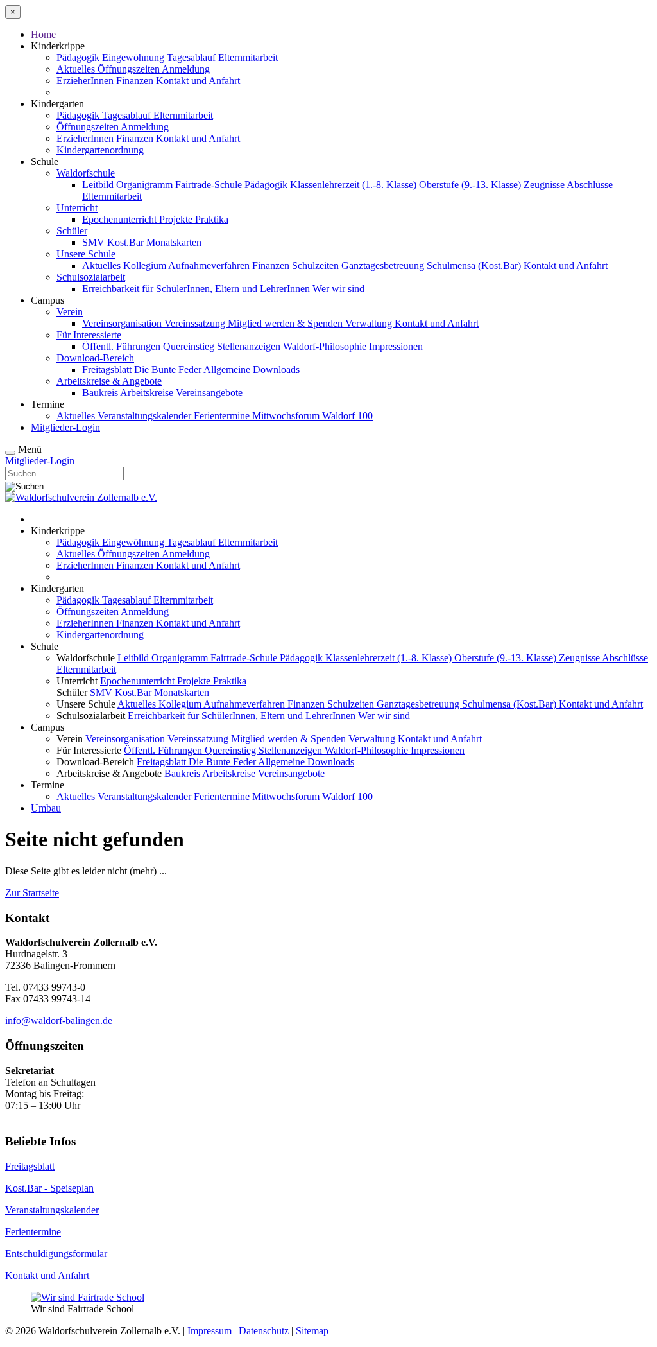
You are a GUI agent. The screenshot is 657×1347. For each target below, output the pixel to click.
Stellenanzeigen (250, 346)
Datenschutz (264, 1330)
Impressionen (396, 346)
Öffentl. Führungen (122, 346)
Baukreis (101, 392)
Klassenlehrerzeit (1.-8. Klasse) (354, 184)
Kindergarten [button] (57, 103)
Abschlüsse (590, 184)
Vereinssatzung (196, 323)
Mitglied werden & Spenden (286, 323)
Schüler (71, 230)
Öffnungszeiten (130, 69)
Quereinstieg (190, 346)
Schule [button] (44, 161)
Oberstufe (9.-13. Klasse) (471, 184)
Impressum (209, 1330)
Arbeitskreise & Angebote (109, 381)
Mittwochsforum (287, 415)
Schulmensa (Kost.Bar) (475, 265)
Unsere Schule (85, 253)
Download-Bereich (95, 357)
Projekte (177, 219)
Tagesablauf (192, 57)
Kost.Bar (126, 242)
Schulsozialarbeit (90, 277)
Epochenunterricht (120, 219)
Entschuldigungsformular (56, 1253)
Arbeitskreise (148, 392)
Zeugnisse (545, 184)
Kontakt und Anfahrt (198, 80)
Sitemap (312, 1330)
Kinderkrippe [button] (58, 45)
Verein (69, 311)
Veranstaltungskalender (146, 415)
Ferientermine (223, 415)
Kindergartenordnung (100, 149)
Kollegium (145, 265)
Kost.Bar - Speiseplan (49, 1188)
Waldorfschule (85, 173)
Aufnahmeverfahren (210, 265)
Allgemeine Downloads (251, 369)
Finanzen (136, 80)
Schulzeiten (316, 265)
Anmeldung (186, 69)
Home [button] (43, 34)
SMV (94, 242)
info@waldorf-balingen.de (58, 1020)
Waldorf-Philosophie (326, 346)
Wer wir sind (338, 288)
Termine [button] (47, 404)
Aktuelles (77, 69)
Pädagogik (79, 57)
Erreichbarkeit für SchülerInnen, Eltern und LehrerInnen (197, 288)
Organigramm (145, 184)
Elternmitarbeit (248, 57)
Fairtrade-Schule (209, 184)
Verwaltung (370, 323)
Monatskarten (173, 242)
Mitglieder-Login (65, 427)
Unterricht (77, 207)
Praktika (211, 219)
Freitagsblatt (108, 369)
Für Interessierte (88, 334)
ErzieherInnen (86, 80)
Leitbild (99, 184)
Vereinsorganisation (123, 323)
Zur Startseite (32, 892)
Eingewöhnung (134, 57)
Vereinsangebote (209, 392)
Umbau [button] (46, 808)
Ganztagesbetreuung (384, 265)
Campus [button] (47, 300)
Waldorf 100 (347, 415)
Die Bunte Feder (168, 369)
